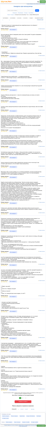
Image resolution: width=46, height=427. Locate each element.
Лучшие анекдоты (9, 422)
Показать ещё (40, 19)
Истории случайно (34, 422)
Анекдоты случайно (25, 422)
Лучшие (26, 12)
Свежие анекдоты (41, 425)
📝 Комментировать (41, 28)
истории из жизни (5, 418)
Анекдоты (15, 12)
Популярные (20, 12)
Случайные (30, 12)
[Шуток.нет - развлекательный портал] (6, 2)
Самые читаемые (17, 422)
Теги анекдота (13, 29)
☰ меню (42, 1)
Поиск (37, 10)
